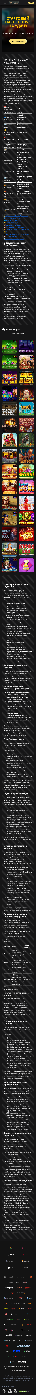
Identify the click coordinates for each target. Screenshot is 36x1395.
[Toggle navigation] (4, 2)
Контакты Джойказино (18, 1370)
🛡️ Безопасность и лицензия (14, 239)
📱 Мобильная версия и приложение (16, 234)
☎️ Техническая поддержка (13, 236)
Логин (31, 2)
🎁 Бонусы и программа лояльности (16, 230)
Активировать (18, 41)
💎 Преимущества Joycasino (13, 218)
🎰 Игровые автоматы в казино (14, 227)
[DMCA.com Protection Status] (24, 1391)
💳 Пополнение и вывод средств (15, 232)
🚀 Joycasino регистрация (12, 225)
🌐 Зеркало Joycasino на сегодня (15, 220)
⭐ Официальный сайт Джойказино (16, 216)
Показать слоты (18, 334)
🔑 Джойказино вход (11, 223)
